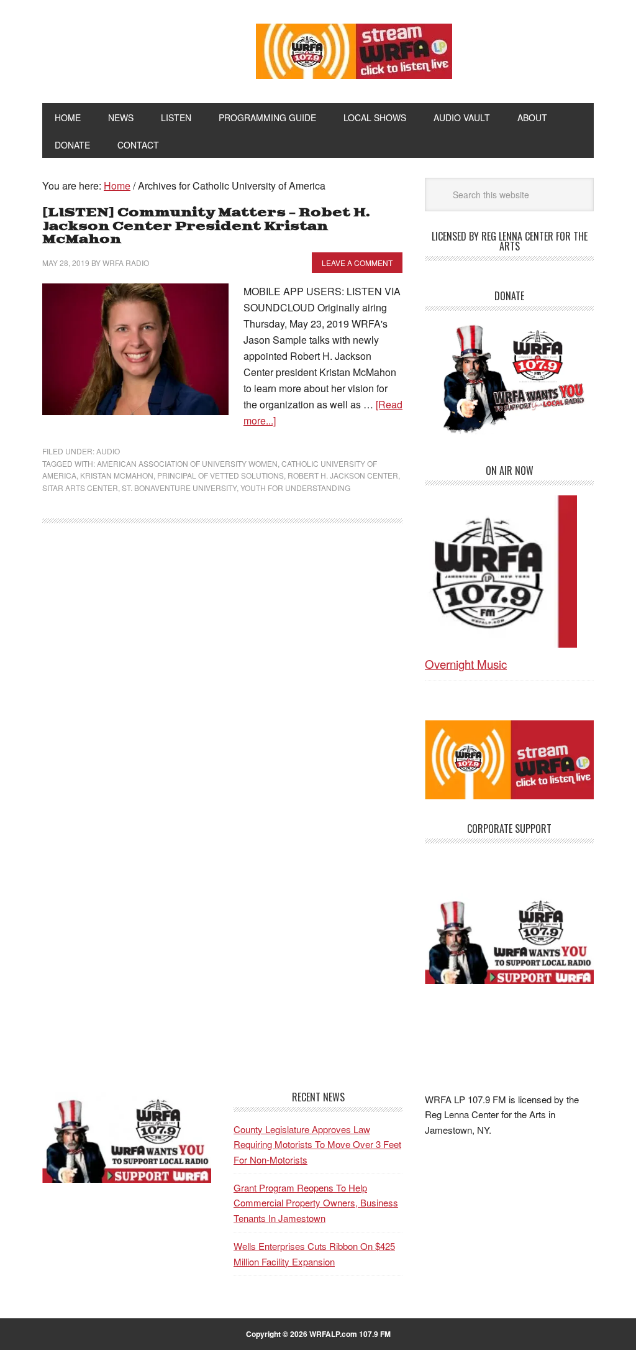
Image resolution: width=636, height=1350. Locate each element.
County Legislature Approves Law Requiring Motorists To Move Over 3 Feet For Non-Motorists (317, 1144)
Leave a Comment (357, 262)
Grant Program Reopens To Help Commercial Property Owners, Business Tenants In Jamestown (316, 1202)
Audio (108, 451)
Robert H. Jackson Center (343, 475)
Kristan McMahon (116, 475)
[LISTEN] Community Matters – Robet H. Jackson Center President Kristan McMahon (206, 226)
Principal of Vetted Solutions (220, 475)
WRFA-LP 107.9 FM (126, 48)
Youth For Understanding (295, 487)
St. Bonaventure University (179, 487)
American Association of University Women (187, 463)
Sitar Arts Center (80, 487)
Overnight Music (466, 663)
